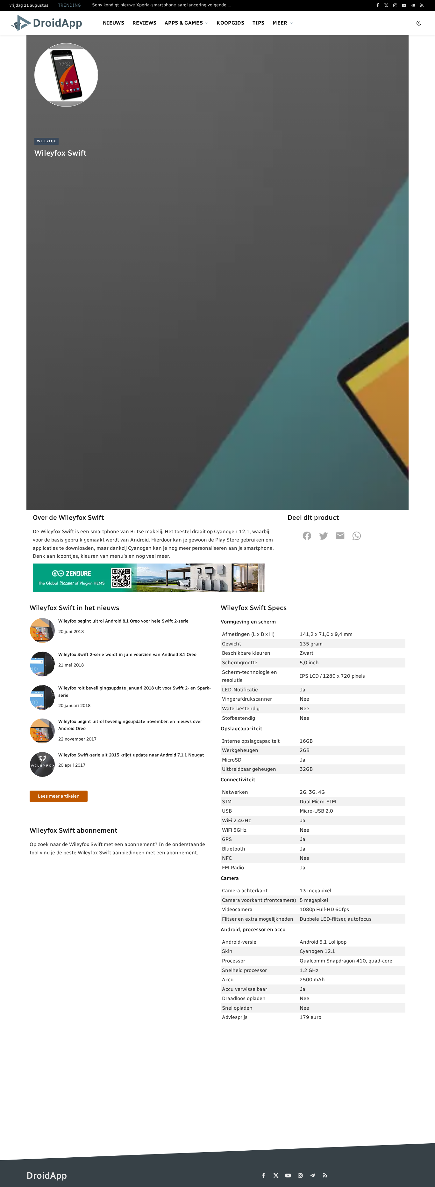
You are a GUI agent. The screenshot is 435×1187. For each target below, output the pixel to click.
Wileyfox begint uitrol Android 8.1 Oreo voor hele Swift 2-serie (123, 621)
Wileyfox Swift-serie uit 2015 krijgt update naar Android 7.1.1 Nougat (131, 755)
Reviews (144, 23)
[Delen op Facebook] (307, 539)
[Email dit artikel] (340, 539)
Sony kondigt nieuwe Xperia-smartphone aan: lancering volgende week (163, 5)
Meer (280, 23)
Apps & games (184, 23)
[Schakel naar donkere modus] (419, 23)
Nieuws (113, 23)
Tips (258, 23)
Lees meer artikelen (58, 796)
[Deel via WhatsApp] (357, 539)
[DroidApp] (49, 23)
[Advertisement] (313, 1073)
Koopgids (230, 23)
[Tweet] (323, 539)
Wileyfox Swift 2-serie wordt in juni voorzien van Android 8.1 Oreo (127, 654)
